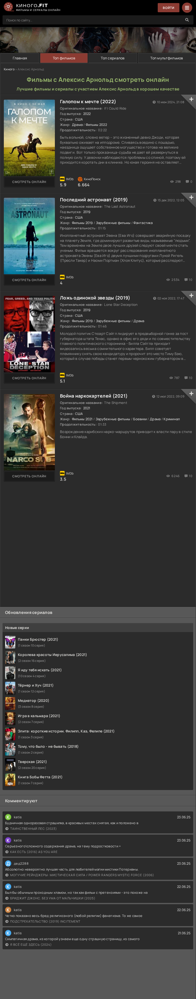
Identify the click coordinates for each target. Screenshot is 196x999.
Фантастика (143, 222)
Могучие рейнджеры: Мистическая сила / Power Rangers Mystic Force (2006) (82, 875)
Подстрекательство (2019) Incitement (45, 921)
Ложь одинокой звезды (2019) (95, 298)
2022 (87, 113)
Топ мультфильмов (166, 58)
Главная (20, 58)
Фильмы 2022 (96, 124)
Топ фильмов (64, 58)
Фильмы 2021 (82, 419)
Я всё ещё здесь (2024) (31, 944)
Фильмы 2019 (82, 222)
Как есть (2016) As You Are (34, 852)
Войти (168, 8)
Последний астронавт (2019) (94, 199)
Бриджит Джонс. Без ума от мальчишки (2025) (52, 898)
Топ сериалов (113, 58)
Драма (77, 124)
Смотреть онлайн (29, 182)
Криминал (172, 419)
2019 (87, 211)
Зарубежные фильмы (113, 222)
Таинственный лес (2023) (33, 828)
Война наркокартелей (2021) (94, 396)
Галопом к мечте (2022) (88, 101)
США (79, 119)
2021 (86, 408)
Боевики (140, 419)
